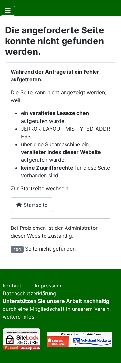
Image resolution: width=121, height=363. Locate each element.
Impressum (48, 285)
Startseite (34, 205)
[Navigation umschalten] (8, 11)
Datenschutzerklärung (29, 293)
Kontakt (12, 285)
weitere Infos (18, 316)
